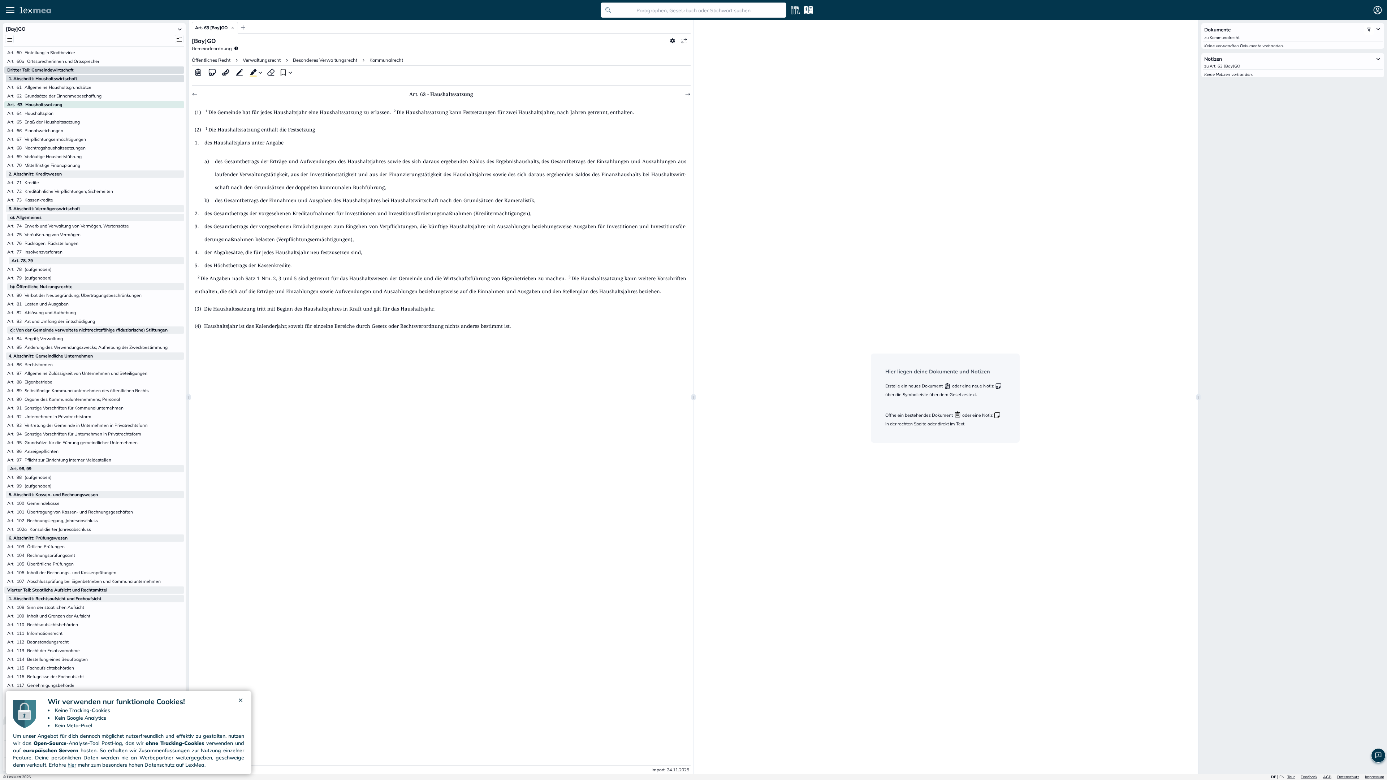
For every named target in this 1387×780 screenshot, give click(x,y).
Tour (1291, 777)
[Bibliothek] (795, 10)
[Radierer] (270, 72)
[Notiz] (212, 72)
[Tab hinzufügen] (243, 27)
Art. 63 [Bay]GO (211, 27)
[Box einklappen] (180, 29)
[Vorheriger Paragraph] (195, 94)
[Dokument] (198, 72)
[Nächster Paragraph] (688, 94)
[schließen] (240, 702)
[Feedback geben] (1378, 755)
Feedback (1309, 777)
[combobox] (693, 10)
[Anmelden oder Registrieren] (1377, 10)
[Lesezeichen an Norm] (282, 72)
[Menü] (10, 10)
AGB (1327, 777)
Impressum (1374, 777)
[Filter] (1369, 30)
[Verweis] (225, 72)
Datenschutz (1348, 777)
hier (72, 765)
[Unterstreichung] (239, 72)
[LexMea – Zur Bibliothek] (308, 10)
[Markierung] (252, 72)
